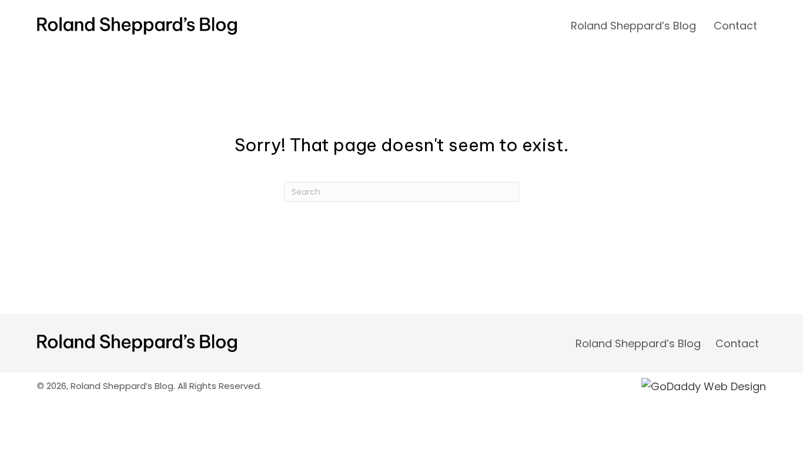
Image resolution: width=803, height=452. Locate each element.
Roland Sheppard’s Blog (638, 343)
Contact (737, 343)
